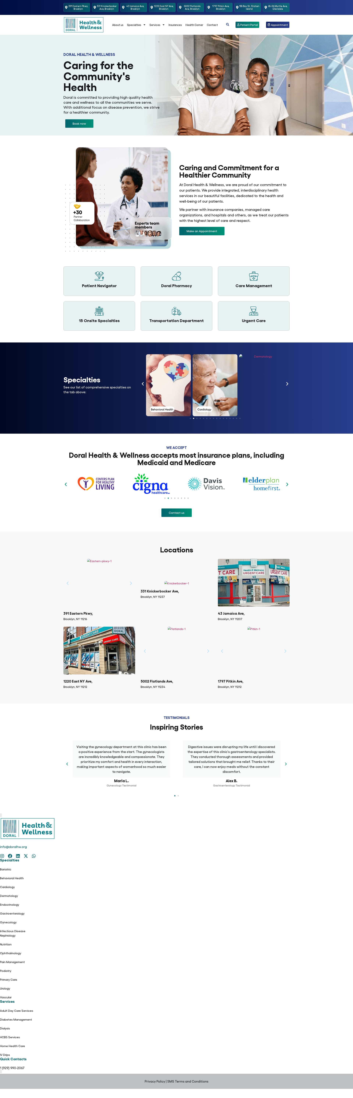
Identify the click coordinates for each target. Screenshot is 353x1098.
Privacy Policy (155, 1081)
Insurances (175, 24)
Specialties (134, 24)
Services (154, 24)
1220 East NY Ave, (77, 681)
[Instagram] (2, 856)
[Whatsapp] (34, 856)
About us (117, 24)
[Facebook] (10, 856)
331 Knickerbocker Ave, (160, 591)
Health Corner (194, 24)
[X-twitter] (26, 856)
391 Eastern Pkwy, (78, 613)
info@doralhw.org (13, 847)
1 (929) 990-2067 (12, 1068)
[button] (79, 123)
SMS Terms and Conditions (187, 1081)
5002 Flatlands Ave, (157, 681)
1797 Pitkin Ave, (230, 681)
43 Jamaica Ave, (231, 613)
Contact (212, 24)
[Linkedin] (18, 856)
